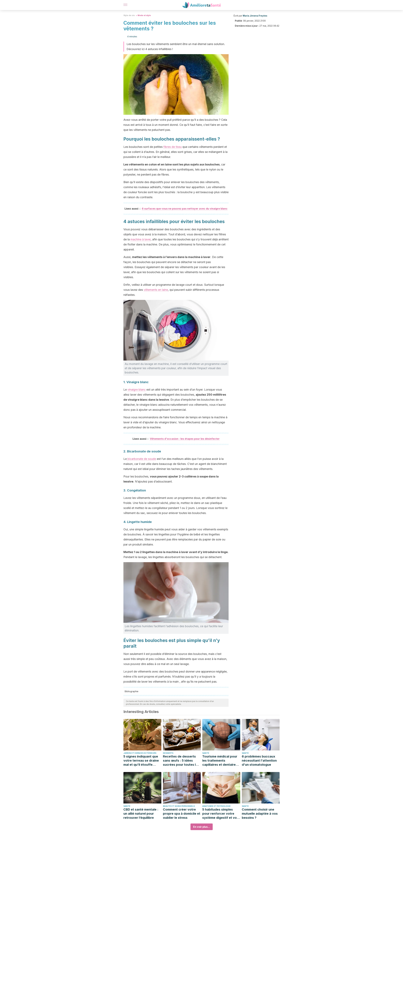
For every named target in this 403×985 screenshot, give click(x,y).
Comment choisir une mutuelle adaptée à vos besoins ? (260, 814)
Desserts (168, 753)
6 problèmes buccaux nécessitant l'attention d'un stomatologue (259, 760)
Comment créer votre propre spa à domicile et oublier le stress (181, 814)
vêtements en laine (156, 289)
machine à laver (141, 239)
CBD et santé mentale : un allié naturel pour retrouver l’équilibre (140, 814)
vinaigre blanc (137, 389)
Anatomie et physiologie (216, 806)
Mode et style (144, 15)
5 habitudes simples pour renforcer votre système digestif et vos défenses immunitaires (220, 814)
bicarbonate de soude (141, 458)
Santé (205, 753)
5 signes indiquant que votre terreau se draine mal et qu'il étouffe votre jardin (141, 761)
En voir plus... (201, 826)
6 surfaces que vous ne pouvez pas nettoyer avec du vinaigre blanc (184, 208)
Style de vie (129, 15)
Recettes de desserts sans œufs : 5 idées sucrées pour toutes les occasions (181, 761)
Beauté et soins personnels (179, 806)
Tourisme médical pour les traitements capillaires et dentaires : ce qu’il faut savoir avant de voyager (220, 761)
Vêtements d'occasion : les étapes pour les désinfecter (185, 438)
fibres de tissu (172, 146)
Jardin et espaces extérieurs (139, 753)
